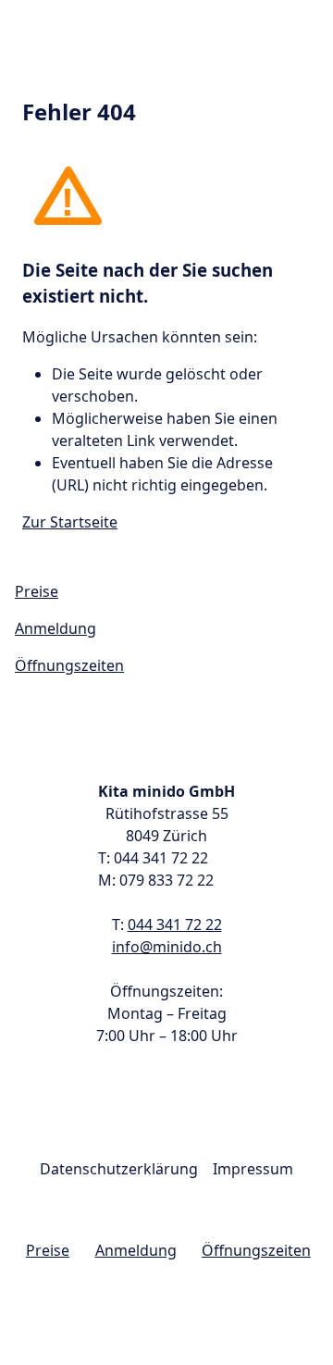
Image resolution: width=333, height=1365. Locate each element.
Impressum (253, 1169)
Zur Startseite (69, 522)
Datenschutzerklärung (119, 1169)
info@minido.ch (167, 947)
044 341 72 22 (175, 924)
